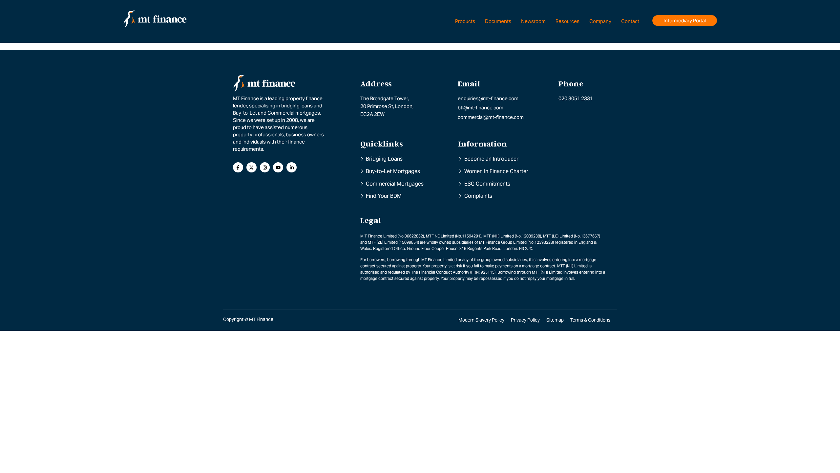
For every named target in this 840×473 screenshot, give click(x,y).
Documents (498, 21)
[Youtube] (278, 167)
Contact (630, 21)
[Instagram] (265, 167)
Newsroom (533, 21)
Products (465, 21)
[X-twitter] (251, 167)
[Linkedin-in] (291, 167)
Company (600, 21)
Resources (567, 21)
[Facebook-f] (238, 167)
